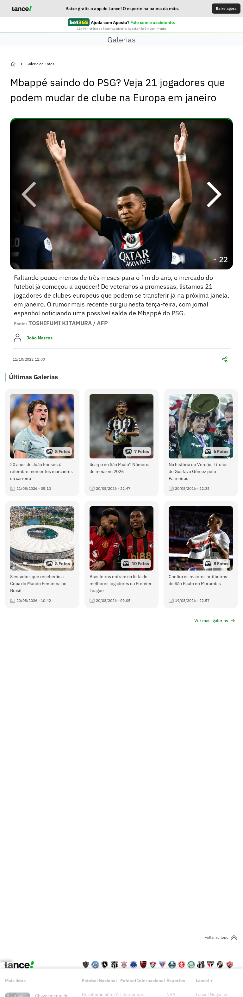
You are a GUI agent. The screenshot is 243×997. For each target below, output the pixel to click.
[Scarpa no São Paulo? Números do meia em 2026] (121, 442)
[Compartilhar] (224, 359)
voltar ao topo (216, 937)
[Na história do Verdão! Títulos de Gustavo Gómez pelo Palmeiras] (201, 442)
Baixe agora (226, 8)
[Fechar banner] (5, 8)
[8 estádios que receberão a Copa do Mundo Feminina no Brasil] (42, 554)
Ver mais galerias (211, 620)
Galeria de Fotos (40, 63)
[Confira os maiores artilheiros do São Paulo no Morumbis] (201, 554)
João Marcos (40, 338)
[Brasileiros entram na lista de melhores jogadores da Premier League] (121, 554)
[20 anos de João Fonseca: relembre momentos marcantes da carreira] (42, 442)
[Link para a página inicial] (13, 64)
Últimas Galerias (33, 377)
